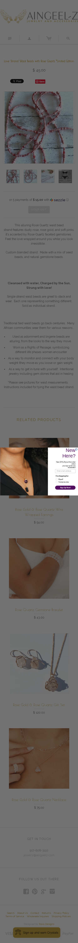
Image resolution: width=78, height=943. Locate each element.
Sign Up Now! (65, 487)
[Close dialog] (76, 449)
